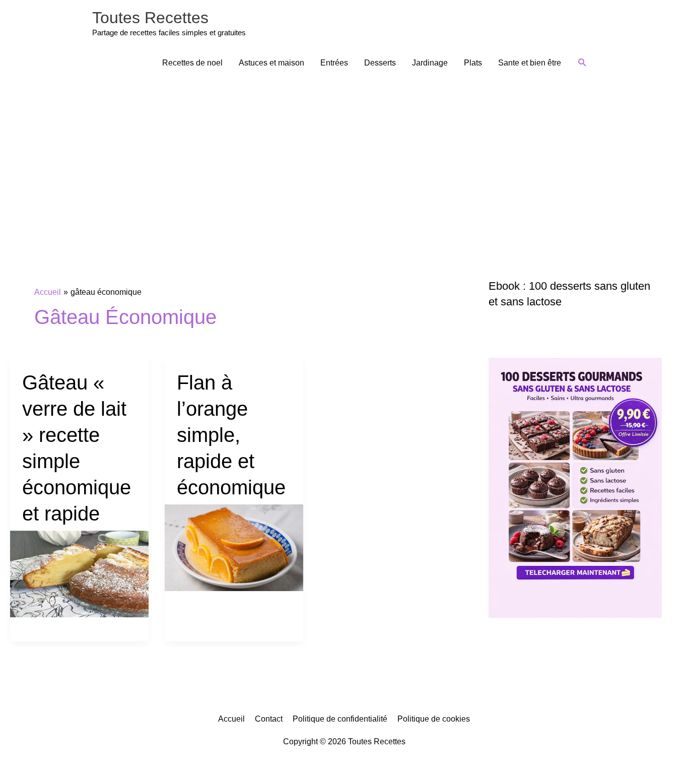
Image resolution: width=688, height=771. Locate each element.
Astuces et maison (271, 62)
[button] (582, 62)
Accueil (231, 719)
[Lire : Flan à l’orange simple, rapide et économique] (234, 547)
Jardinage (430, 62)
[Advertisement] (344, 154)
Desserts (380, 62)
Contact (269, 719)
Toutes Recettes (150, 18)
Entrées (334, 62)
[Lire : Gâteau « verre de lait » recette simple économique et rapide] (79, 573)
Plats (473, 62)
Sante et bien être (529, 62)
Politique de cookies (433, 719)
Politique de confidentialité (340, 719)
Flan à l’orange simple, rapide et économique (231, 434)
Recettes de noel (192, 62)
